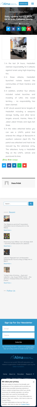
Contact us (27, 378)
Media (8, 378)
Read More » (7, 230)
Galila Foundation (18, 366)
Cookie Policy (25, 404)
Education (20, 374)
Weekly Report (24, 12)
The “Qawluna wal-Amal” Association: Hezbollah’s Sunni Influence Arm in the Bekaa (16, 226)
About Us (12, 374)
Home (5, 374)
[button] (32, 3)
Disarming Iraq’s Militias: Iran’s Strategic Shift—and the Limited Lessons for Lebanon (18, 242)
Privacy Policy (17, 378)
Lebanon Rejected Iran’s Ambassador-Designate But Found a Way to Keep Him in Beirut (18, 259)
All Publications (13, 12)
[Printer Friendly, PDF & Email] (10, 159)
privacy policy (30, 346)
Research (29, 374)
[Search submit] (30, 204)
